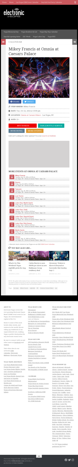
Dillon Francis (62, 379)
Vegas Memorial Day (11, 32)
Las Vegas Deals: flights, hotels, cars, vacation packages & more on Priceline (14, 371)
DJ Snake (61, 383)
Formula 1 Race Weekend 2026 (62, 337)
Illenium (60, 395)
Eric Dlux (67, 385)
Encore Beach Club (34, 344)
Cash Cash (65, 374)
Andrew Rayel (62, 369)
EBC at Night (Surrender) (36, 312)
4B (57, 440)
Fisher (59, 388)
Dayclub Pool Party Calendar (51, 2)
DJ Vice (59, 438)
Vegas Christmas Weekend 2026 (63, 344)
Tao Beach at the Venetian (37, 367)
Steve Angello (62, 429)
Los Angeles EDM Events (36, 396)
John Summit (68, 397)
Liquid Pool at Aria (34, 347)
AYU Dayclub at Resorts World (38, 342)
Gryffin (63, 392)
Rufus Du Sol (62, 422)
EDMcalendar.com (18, 461)
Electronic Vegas (16, 355)
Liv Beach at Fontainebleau (37, 349)
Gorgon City (56, 392)
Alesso (54, 369)
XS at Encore (32, 330)
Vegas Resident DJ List (29, 32)
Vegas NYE (51, 37)
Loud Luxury (61, 406)
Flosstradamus (67, 388)
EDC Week (26, 37)
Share (15, 102)
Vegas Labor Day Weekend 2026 (63, 321)
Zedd (54, 440)
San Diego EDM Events (36, 399)
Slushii (67, 427)
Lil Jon (60, 402)
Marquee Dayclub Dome (36, 356)
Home (4, 2)
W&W (61, 436)
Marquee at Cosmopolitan (37, 323)
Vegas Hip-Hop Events (35, 386)
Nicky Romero (57, 415)
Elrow (61, 385)
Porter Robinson (66, 418)
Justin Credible (57, 399)
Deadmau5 (56, 381)
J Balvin (66, 395)
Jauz (71, 395)
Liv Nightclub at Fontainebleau (39, 321)
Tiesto (68, 434)
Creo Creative (18, 463)
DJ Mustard (56, 413)
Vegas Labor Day (39, 37)
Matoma (60, 411)
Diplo (68, 381)
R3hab (54, 420)
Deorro (62, 381)
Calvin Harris (56, 374)
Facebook (17, 342)
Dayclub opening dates (12, 37)
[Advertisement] (39, 154)
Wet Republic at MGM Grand (38, 369)
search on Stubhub (49, 136)
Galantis (67, 390)
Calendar (15, 42)
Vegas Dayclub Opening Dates (38, 388)
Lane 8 (54, 402)
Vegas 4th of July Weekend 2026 (63, 319)
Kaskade (66, 399)
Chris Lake (60, 376)
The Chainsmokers (58, 434)
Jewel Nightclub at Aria (36, 317)
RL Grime (70, 420)
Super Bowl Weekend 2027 (61, 353)
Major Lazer (62, 408)
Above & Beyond (58, 367)
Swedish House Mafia (63, 431)
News (11, 2)
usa (56, 288)
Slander (61, 427)
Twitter (6, 345)
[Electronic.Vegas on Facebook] (66, 460)
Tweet (30, 102)
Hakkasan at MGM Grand (36, 314)
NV (37, 288)
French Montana (58, 390)
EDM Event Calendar (48, 244)
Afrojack (67, 367)
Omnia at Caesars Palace (31, 115)
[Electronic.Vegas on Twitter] (69, 460)
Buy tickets (23, 126)
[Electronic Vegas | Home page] (14, 13)
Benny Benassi (66, 372)
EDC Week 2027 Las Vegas (61, 312)
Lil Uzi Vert (66, 402)
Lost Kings (55, 404)
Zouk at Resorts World (36, 333)
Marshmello (68, 411)
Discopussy (32, 310)
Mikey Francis (24, 288)
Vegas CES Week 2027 (59, 351)
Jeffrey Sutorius (57, 397)
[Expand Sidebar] (3, 42)
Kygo (71, 399)
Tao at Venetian (33, 328)
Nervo (63, 413)
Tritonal (55, 436)
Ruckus (54, 422)
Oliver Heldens (68, 415)
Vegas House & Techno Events (38, 383)
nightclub (32, 288)
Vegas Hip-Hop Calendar (49, 32)
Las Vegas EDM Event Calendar (27, 2)
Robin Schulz (61, 420)
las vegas (16, 288)
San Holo (59, 424)
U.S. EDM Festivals (34, 401)
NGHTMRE (69, 413)
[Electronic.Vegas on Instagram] (73, 460)
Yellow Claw (66, 438)
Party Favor (56, 418)
